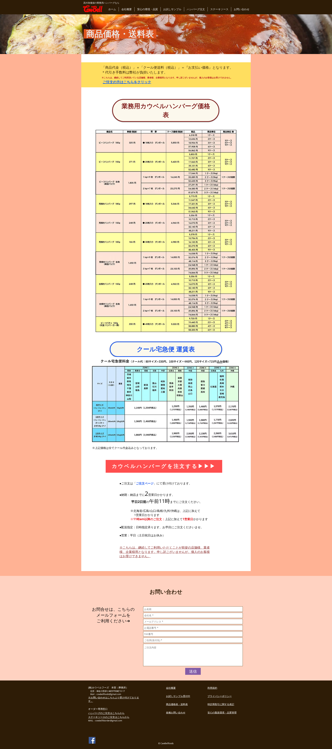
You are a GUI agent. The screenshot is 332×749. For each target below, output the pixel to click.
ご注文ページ (145, 483)
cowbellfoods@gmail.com (108, 694)
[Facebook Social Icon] (92, 740)
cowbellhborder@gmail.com (108, 720)
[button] (126, 9)
